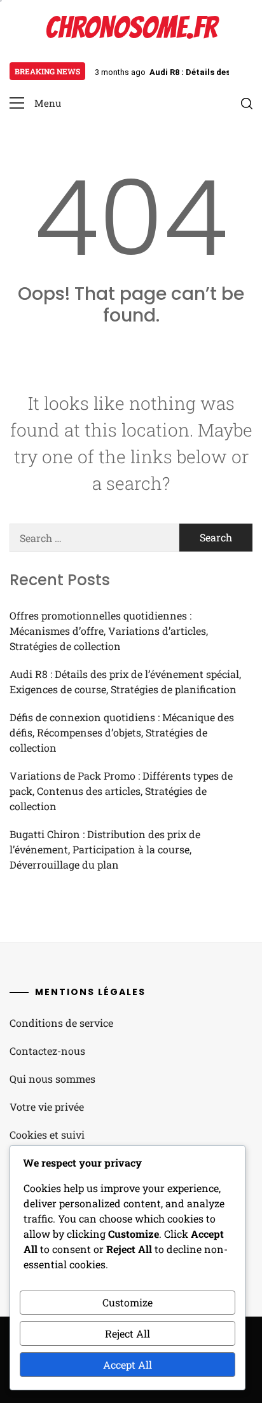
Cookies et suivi (47, 1134)
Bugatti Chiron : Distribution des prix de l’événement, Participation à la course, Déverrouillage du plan (105, 849)
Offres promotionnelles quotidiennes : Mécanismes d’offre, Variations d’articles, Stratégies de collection (109, 631)
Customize (127, 1302)
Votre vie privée (47, 1106)
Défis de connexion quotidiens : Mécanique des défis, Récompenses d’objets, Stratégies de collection (122, 732)
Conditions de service (61, 1022)
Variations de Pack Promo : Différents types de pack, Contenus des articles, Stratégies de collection (121, 791)
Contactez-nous (47, 1050)
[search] (246, 103)
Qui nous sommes (52, 1078)
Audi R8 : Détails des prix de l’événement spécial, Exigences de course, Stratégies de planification (125, 681)
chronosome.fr (131, 27)
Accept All (127, 1364)
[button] (35, 103)
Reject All (127, 1333)
